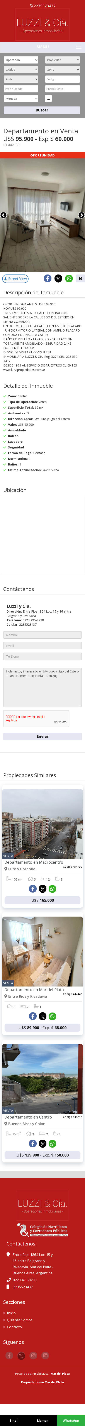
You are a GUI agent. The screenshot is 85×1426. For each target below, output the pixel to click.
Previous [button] (3, 215)
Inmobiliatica (40, 1374)
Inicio (11, 1313)
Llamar (42, 1420)
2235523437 (44, 5)
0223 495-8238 (25, 1280)
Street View (17, 278)
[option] (42, 215)
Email (14, 1420)
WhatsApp (71, 1420)
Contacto (14, 1327)
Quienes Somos (19, 1320)
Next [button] (81, 215)
